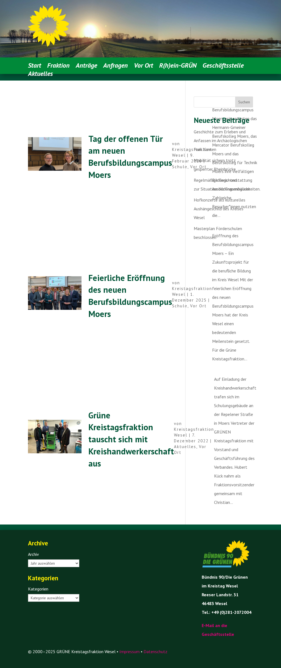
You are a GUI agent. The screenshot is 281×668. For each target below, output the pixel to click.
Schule (179, 166)
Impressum (129, 651)
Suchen (244, 102)
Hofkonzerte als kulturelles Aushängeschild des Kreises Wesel (219, 208)
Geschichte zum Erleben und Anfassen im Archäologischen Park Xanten (220, 140)
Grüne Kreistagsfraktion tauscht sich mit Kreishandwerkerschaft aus (131, 439)
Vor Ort (198, 305)
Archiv (33, 554)
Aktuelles (185, 446)
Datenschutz (155, 651)
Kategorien (38, 589)
